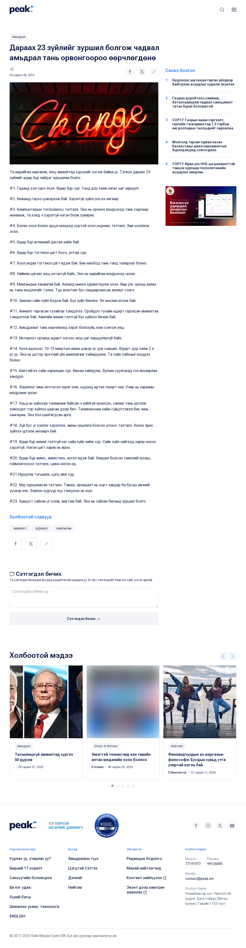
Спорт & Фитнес (106, 746)
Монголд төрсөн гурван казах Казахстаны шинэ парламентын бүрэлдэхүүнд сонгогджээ (199, 146)
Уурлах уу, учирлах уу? (30, 858)
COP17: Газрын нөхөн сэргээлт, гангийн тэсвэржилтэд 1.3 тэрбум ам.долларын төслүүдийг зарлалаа (202, 124)
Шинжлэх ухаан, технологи (34, 906)
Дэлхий (75, 878)
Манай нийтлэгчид (144, 868)
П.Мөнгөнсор (177, 772)
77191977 (193, 864)
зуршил (41, 528)
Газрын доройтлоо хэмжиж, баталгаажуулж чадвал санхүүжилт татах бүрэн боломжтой (202, 102)
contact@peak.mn (199, 879)
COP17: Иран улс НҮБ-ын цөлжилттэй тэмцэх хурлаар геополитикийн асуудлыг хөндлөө (203, 168)
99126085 (214, 864)
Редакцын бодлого (144, 858)
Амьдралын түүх (83, 858)
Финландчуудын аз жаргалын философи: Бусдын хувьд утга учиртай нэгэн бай (197, 759)
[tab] (112, 786)
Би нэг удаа (20, 887)
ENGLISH (17, 916)
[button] (222, 9)
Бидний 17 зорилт (26, 868)
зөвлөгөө (63, 528)
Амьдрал (18, 37)
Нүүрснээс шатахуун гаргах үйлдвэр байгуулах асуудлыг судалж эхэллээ (203, 82)
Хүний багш (20, 897)
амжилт (19, 528)
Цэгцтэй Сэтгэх (83, 868)
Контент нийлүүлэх (145, 878)
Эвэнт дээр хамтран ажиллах (146, 889)
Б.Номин (98, 767)
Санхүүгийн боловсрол (31, 878)
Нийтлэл (177, 746)
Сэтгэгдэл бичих (81, 619)
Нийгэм (75, 887)
